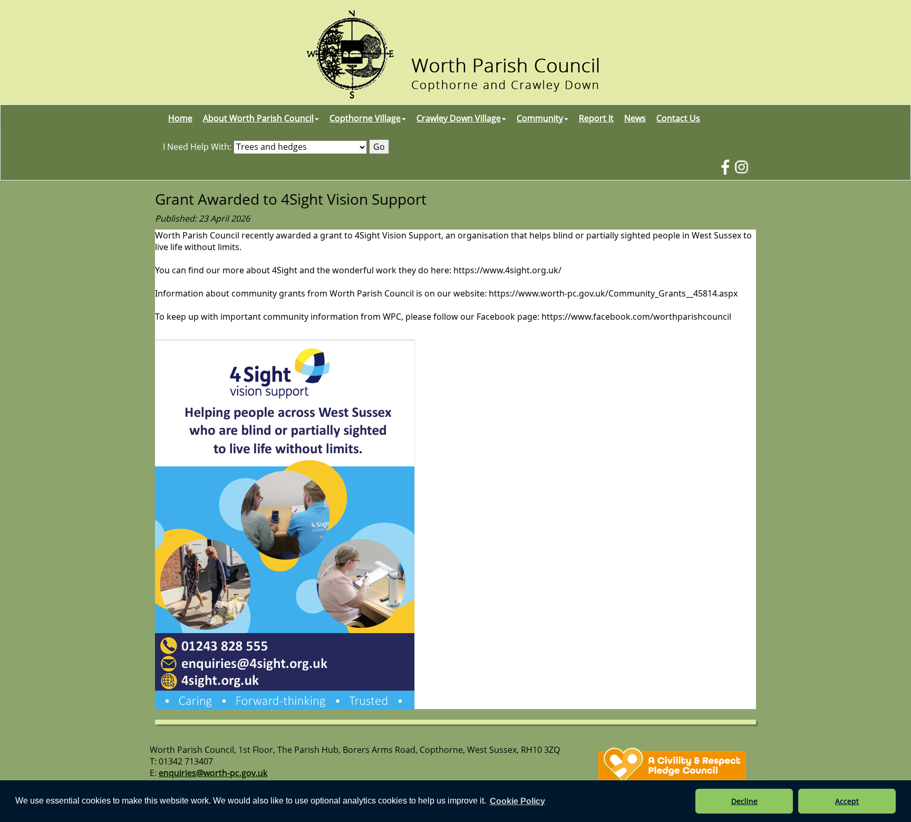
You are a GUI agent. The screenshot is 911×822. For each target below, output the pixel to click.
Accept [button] (847, 801)
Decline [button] (744, 801)
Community (540, 118)
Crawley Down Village (458, 118)
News (635, 118)
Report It (596, 118)
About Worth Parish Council (258, 118)
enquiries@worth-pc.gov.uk (213, 773)
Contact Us (678, 118)
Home (180, 118)
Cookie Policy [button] (517, 801)
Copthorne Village (365, 118)
